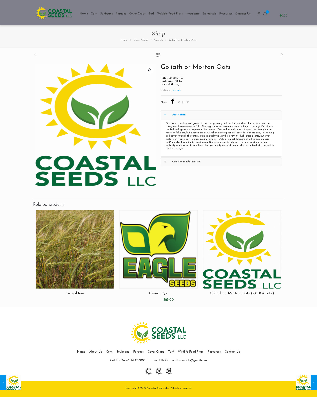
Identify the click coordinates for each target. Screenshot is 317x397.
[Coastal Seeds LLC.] (53, 14)
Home (124, 40)
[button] (150, 70)
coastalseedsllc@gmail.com (189, 360)
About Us (95, 351)
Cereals (158, 40)
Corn (109, 351)
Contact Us (232, 351)
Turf (171, 351)
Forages (138, 351)
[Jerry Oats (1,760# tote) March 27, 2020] (10, 382)
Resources (214, 351)
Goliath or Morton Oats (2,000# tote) (242, 293)
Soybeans (122, 351)
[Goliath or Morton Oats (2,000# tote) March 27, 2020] (306, 382)
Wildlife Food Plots (190, 351)
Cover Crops (141, 40)
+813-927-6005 (135, 360)
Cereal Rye (75, 293)
